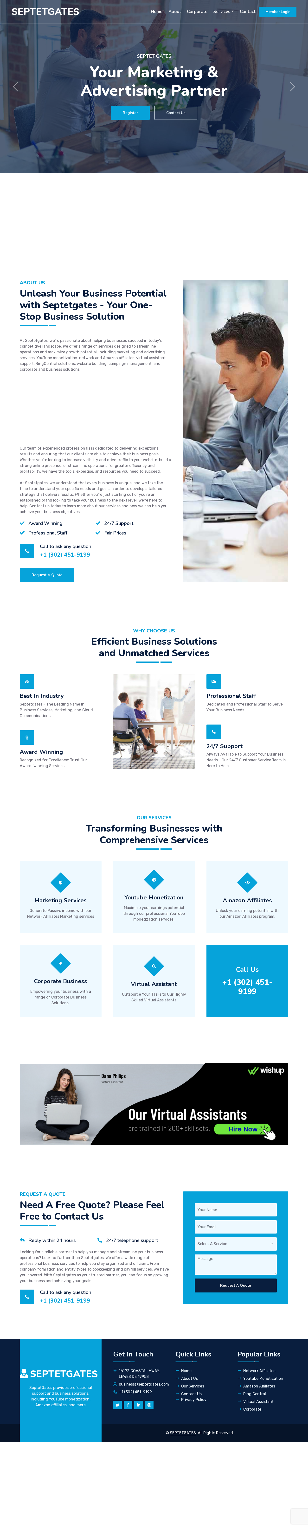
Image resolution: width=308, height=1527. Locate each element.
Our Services (192, 1386)
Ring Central (254, 1394)
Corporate (197, 11)
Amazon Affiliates (259, 1386)
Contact (248, 11)
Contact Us (176, 112)
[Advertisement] (154, 232)
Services (221, 11)
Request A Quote (47, 575)
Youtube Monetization (263, 1378)
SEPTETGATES (183, 1433)
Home (156, 11)
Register (130, 112)
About (174, 11)
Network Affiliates (259, 1370)
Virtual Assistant (258, 1401)
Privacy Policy (193, 1399)
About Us (189, 1378)
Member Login (277, 11)
